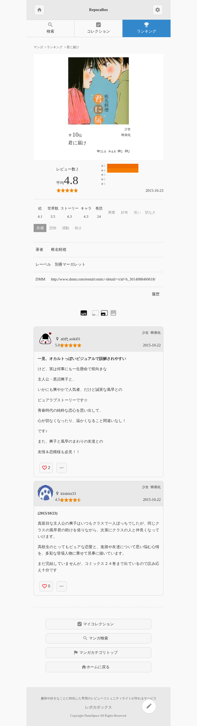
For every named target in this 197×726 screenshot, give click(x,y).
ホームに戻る (95, 667)
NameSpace (91, 715)
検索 (50, 27)
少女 (127, 129)
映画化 (126, 135)
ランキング (146, 27)
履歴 (156, 294)
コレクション (98, 27)
